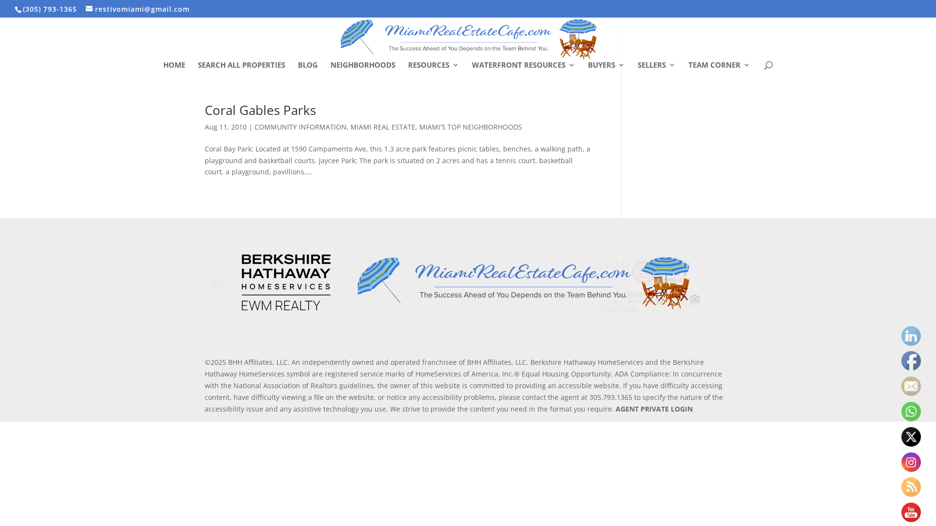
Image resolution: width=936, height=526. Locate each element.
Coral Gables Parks (260, 110)
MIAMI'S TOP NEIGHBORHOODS (470, 127)
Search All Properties (241, 65)
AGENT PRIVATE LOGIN (654, 408)
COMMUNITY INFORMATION (300, 127)
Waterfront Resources (519, 65)
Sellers (652, 65)
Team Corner (714, 65)
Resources (428, 65)
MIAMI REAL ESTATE (383, 127)
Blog (308, 65)
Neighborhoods (363, 65)
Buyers (601, 65)
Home (174, 65)
